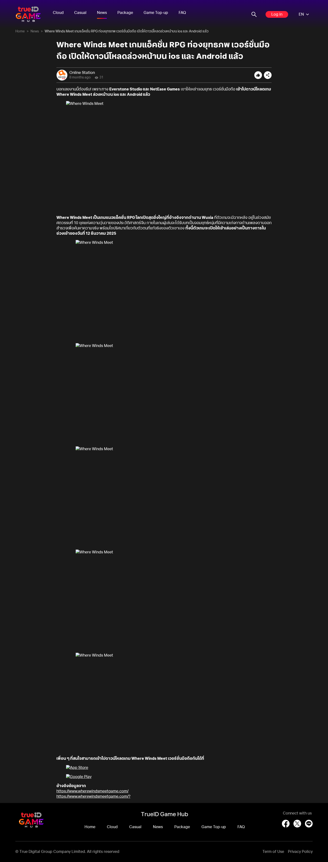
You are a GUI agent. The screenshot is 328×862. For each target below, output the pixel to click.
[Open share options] (268, 75)
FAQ (182, 13)
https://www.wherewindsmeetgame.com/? (93, 796)
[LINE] (309, 823)
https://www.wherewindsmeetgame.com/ (92, 791)
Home (20, 31)
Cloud (58, 13)
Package (125, 13)
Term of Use (273, 852)
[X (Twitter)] (297, 823)
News (102, 13)
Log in (276, 14)
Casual (80, 13)
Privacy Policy (300, 852)
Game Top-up (156, 13)
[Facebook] (286, 823)
